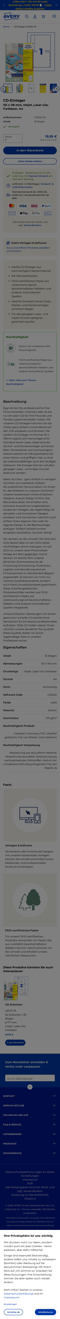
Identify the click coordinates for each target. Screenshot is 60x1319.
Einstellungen (10, 1304)
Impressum (11, 1297)
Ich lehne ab (13, 1312)
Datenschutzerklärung (18, 1293)
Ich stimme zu (45, 1312)
